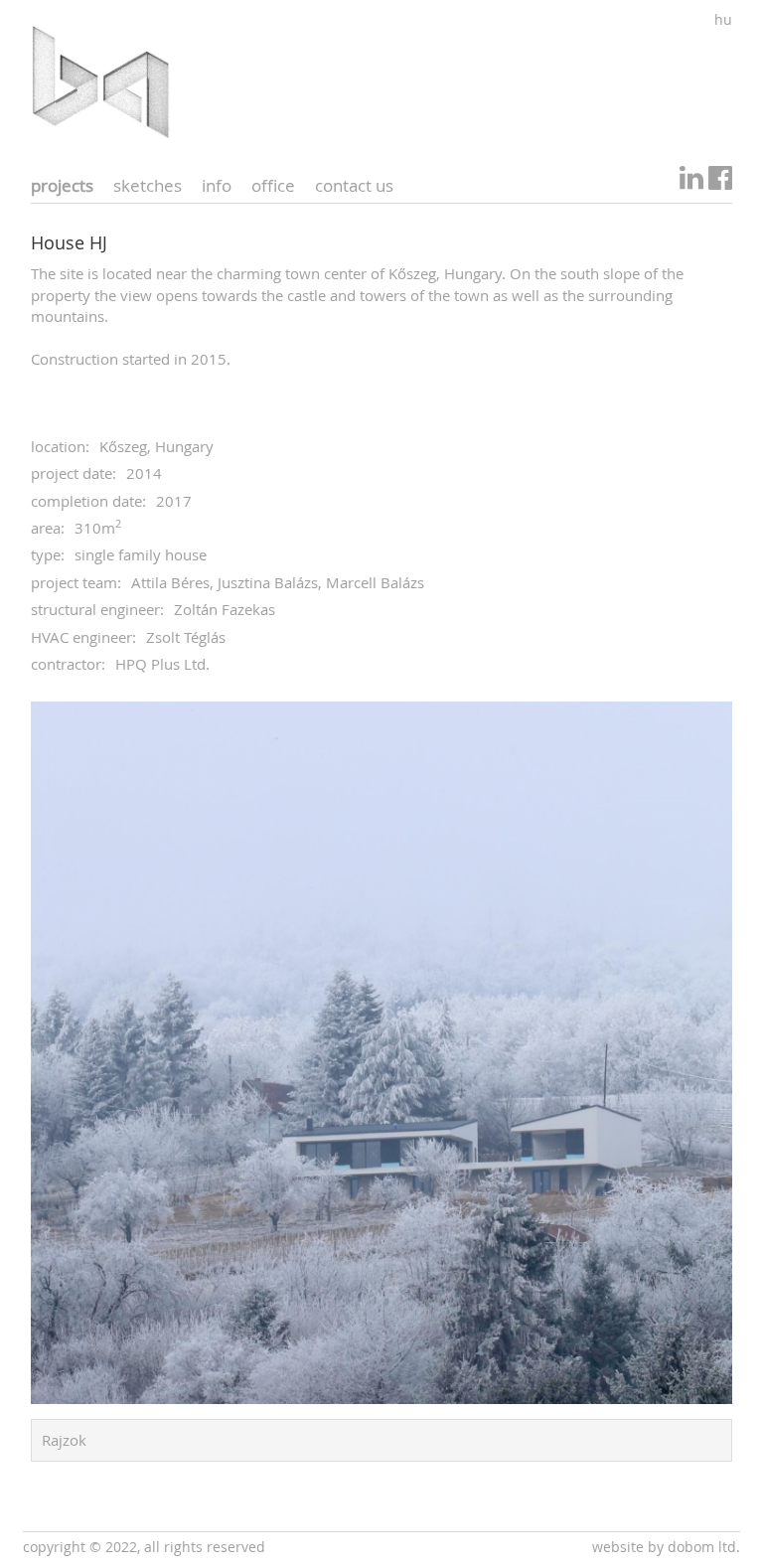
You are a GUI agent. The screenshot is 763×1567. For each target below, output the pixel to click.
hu (723, 19)
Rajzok (64, 1440)
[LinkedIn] (691, 182)
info (216, 185)
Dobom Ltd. (704, 1546)
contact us (354, 185)
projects (62, 185)
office (273, 185)
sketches (147, 185)
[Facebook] (720, 182)
